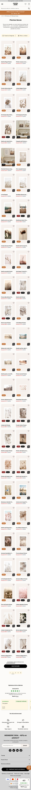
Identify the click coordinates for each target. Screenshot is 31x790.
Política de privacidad (15, 775)
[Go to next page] (20, 672)
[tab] (25, 4)
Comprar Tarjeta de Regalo (17, 769)
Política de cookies (18, 773)
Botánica (8, 16)
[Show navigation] (2, 4)
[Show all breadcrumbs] (2, 16)
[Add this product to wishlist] (13, 42)
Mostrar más (15, 666)
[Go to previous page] (10, 672)
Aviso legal (26, 773)
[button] (24, 783)
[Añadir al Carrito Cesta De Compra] (13, 58)
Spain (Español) (15, 783)
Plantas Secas (15, 16)
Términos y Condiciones (7, 773)
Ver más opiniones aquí (15, 713)
